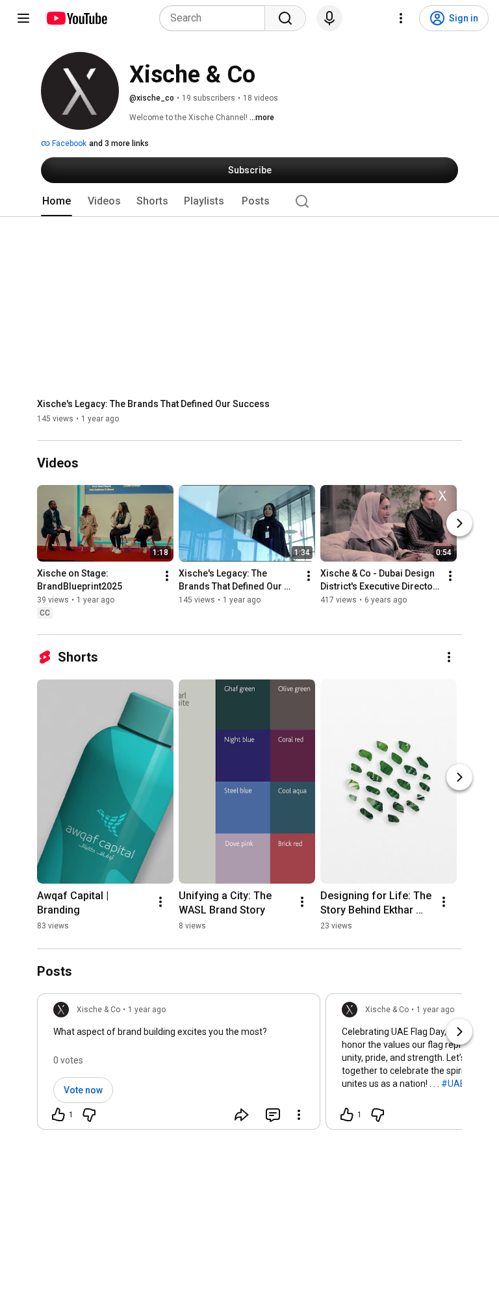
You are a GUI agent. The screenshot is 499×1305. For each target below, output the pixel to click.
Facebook (68, 143)
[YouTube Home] (76, 18)
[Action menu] (299, 1115)
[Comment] (273, 1115)
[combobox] (216, 18)
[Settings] (401, 18)
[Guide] (23, 18)
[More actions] (167, 576)
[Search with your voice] (329, 18)
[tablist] (249, 201)
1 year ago (147, 1009)
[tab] (56, 201)
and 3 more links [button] (119, 143)
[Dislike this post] (89, 1114)
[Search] (285, 18)
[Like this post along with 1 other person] (58, 1114)
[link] (178, 1065)
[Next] (459, 523)
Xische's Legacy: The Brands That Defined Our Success (153, 404)
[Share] (242, 1115)
